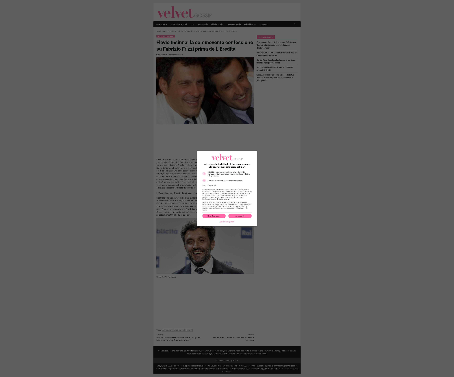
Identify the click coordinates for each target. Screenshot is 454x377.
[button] (227, 185)
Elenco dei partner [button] (223, 199)
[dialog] (227, 188)
